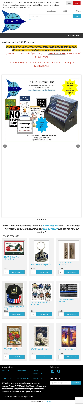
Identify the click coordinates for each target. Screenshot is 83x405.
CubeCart (48, 401)
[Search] (77, 16)
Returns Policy (23, 378)
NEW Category (50, 225)
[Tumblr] (59, 372)
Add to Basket (16, 272)
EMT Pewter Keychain (41, 264)
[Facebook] (52, 372)
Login (48, 11)
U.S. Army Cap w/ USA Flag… (14, 307)
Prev (5, 146)
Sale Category (50, 228)
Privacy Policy (7, 378)
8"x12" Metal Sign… (13, 349)
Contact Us (37, 378)
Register (54, 11)
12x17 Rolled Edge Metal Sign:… (12, 258)
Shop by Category (73, 35)
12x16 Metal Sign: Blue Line (66, 300)
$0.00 (79, 11)
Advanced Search (33, 19)
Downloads (21, 370)
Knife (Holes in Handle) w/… (65, 263)
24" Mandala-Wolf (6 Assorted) (40, 303)
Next (78, 146)
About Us (5, 370)
